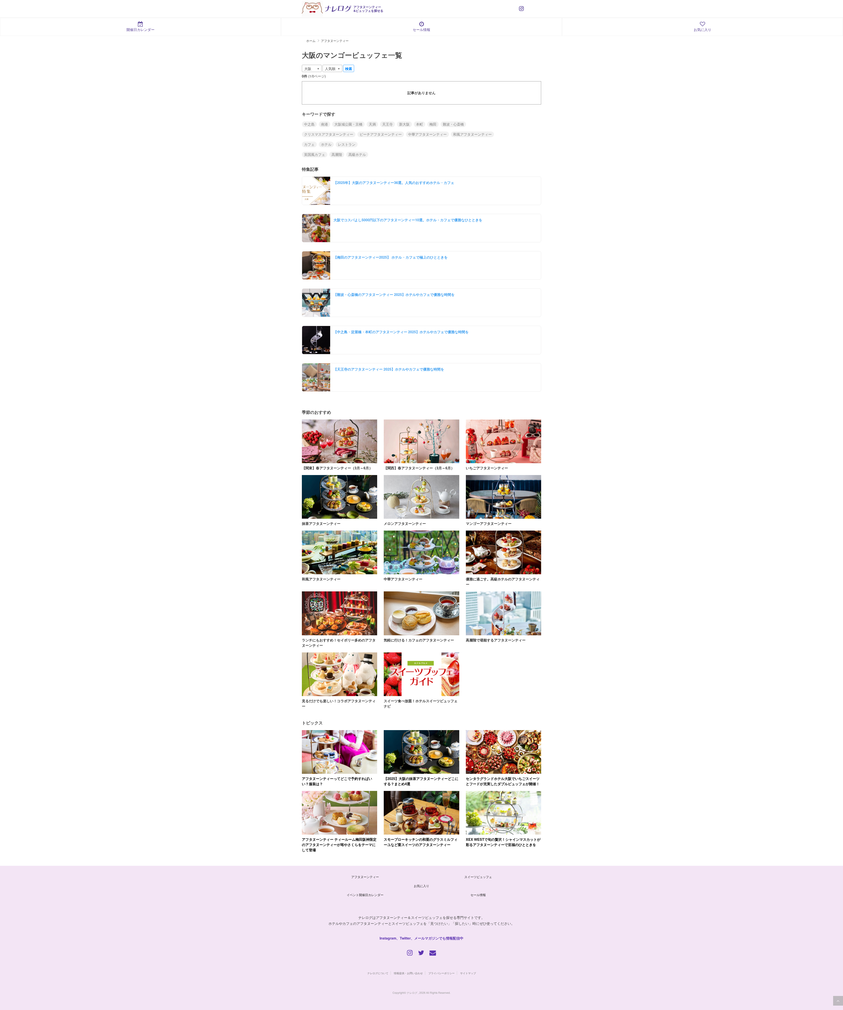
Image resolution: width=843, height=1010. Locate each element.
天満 (372, 124)
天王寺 (387, 124)
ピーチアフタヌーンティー (381, 134)
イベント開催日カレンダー (365, 895)
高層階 (336, 154)
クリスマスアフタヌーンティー (328, 134)
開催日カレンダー (140, 29)
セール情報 (421, 29)
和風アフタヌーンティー (472, 134)
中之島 (309, 124)
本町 (419, 124)
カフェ (309, 144)
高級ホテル (357, 154)
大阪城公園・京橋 (348, 124)
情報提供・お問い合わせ (408, 973)
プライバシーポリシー (441, 973)
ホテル (326, 144)
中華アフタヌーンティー (427, 134)
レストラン (346, 144)
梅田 (432, 124)
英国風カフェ (314, 154)
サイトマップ (468, 973)
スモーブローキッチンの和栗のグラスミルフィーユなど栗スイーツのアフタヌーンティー (421, 842)
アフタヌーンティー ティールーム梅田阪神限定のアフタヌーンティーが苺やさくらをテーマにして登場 (339, 844)
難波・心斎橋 (453, 124)
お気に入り (702, 29)
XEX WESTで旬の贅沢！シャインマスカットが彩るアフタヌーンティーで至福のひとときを (503, 842)
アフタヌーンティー (365, 877)
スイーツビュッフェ (478, 877)
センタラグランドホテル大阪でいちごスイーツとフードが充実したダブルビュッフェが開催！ (503, 781)
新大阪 (404, 124)
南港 (324, 124)
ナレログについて (377, 973)
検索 (348, 68)
